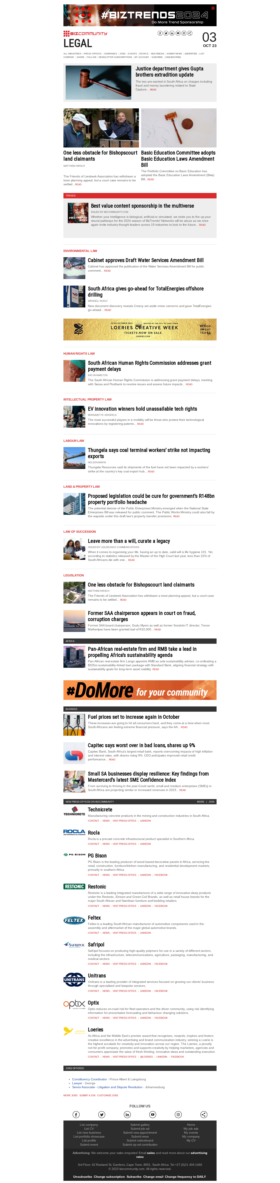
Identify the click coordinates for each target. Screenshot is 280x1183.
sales (151, 1153)
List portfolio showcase (89, 1136)
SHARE (80, 57)
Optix (93, 1003)
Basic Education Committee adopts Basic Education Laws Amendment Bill (178, 159)
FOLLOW (91, 57)
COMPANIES (110, 53)
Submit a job (87, 1095)
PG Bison (97, 856)
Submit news (140, 1136)
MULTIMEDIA (157, 53)
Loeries (95, 1030)
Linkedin (145, 820)
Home (191, 1124)
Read (202, 225)
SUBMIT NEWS (174, 53)
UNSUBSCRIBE (173, 57)
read (153, 89)
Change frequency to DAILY (185, 1176)
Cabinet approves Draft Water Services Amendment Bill (146, 260)
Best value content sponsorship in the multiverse (142, 206)
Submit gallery (140, 1124)
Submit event (89, 1144)
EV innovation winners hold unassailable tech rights (142, 409)
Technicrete (100, 810)
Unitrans (97, 976)
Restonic (97, 887)
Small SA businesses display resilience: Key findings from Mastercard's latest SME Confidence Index (148, 777)
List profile (89, 1140)
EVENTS (132, 53)
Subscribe (134, 1176)
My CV (191, 1140)
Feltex (94, 918)
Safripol (96, 945)
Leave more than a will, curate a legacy (129, 541)
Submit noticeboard (140, 1140)
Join (211, 801)
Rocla (94, 833)
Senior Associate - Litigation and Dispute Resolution (107, 1087)
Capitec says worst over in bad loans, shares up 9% (141, 745)
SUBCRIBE (157, 57)
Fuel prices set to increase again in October (134, 717)
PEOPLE (143, 53)
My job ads (191, 1128)
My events (191, 1132)
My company (191, 1136)
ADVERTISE (191, 53)
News (106, 820)
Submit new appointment (140, 1132)
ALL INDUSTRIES (72, 53)
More (200, 801)
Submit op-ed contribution (140, 1144)
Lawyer (77, 1083)
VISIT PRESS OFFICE (124, 820)
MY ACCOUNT (142, 57)
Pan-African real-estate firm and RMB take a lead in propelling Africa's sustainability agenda (142, 652)
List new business (89, 1132)
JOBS (122, 53)
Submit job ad (140, 1128)
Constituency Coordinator (89, 1079)
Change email (153, 1176)
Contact (93, 820)
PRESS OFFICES (93, 53)
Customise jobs (107, 1095)
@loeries (146, 1056)
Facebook (161, 875)
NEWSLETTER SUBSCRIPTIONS (115, 57)
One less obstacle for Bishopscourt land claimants (141, 585)
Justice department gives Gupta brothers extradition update (169, 72)
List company (89, 1124)
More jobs (70, 1095)
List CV (89, 1128)
